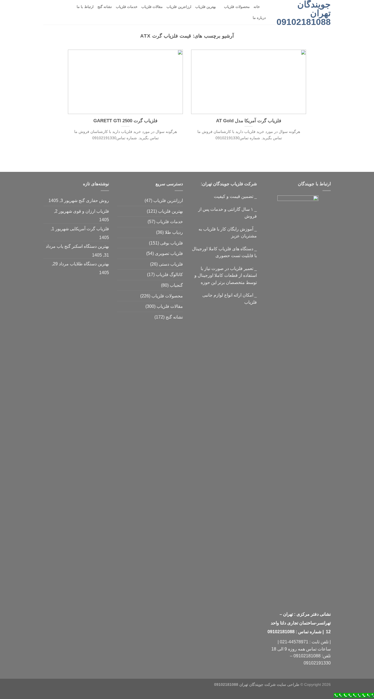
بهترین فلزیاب (205, 7)
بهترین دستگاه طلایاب (89, 264)
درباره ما (259, 18)
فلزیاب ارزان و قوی (91, 211)
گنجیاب (176, 285)
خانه (257, 7)
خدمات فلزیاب (126, 7)
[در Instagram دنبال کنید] (68, 12)
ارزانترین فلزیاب (178, 7)
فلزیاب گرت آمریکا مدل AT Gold (248, 120)
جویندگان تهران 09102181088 (304, 13)
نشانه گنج (104, 7)
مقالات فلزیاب (152, 7)
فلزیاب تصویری (169, 253)
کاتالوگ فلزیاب (169, 274)
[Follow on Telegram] (47, 12)
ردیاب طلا (174, 232)
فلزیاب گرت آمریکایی (89, 228)
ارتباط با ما (85, 7)
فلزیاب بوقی (171, 243)
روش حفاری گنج (94, 200)
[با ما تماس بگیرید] (61, 12)
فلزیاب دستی (171, 264)
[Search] (266, 7)
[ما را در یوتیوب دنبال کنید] (54, 12)
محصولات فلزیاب (236, 7)
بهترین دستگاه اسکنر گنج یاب (83, 246)
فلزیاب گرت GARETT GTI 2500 (125, 120)
